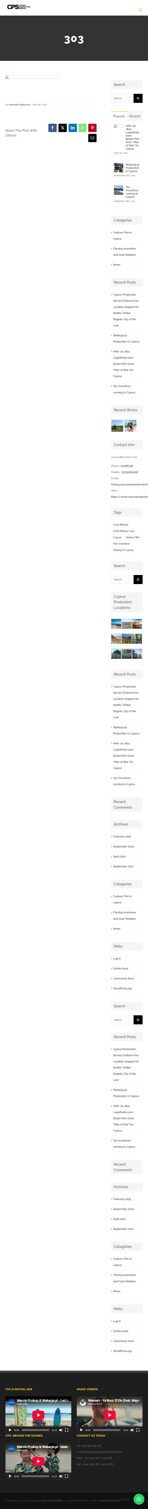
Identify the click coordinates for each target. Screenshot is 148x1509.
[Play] (10, 1430)
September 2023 (123, 846)
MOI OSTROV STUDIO (53, 1501)
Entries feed (120, 968)
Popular (119, 116)
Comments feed (123, 978)
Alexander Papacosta (19, 104)
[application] (38, 1414)
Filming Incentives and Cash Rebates (124, 251)
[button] (139, 1499)
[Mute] (61, 1430)
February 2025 (122, 836)
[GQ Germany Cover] (130, 425)
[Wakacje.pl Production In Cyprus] (118, 166)
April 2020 (119, 856)
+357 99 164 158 (91, 1445)
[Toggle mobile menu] (141, 10)
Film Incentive (121, 543)
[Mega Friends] (117, 425)
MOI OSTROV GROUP (111, 1501)
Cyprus (117, 537)
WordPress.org (122, 988)
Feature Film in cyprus (122, 235)
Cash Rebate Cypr (124, 531)
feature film (133, 537)
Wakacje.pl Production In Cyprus (132, 168)
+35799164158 (129, 472)
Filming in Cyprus (123, 550)
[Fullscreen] (66, 1430)
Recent (134, 116)
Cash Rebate (120, 524)
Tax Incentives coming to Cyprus (132, 191)
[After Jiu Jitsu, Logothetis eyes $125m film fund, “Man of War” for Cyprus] (118, 127)
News (116, 264)
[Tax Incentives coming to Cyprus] (118, 188)
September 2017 (123, 866)
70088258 (126, 466)
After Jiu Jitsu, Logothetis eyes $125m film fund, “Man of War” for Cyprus (132, 137)
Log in (117, 958)
